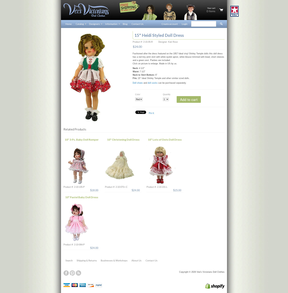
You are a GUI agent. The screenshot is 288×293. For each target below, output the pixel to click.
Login (185, 23)
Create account (170, 23)
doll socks (153, 83)
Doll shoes (138, 83)
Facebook (66, 273)
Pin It (151, 113)
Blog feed (78, 273)
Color (137, 94)
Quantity (166, 94)
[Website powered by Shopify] (211, 288)
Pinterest (72, 273)
